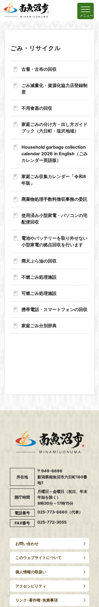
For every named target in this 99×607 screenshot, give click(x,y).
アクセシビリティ (30, 586)
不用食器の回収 (36, 108)
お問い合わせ (26, 543)
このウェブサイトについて (38, 557)
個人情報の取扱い (30, 571)
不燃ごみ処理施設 (39, 277)
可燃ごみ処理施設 (39, 293)
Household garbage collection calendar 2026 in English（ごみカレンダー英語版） (54, 153)
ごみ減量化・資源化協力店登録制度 (54, 89)
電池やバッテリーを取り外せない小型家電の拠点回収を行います (54, 241)
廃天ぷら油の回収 (39, 261)
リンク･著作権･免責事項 (36, 600)
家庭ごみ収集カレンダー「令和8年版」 (53, 180)
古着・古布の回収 (39, 69)
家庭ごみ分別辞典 (39, 325)
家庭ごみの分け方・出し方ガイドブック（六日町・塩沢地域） (54, 128)
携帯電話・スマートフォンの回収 (54, 309)
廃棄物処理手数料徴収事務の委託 (54, 199)
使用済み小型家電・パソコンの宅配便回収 (54, 219)
